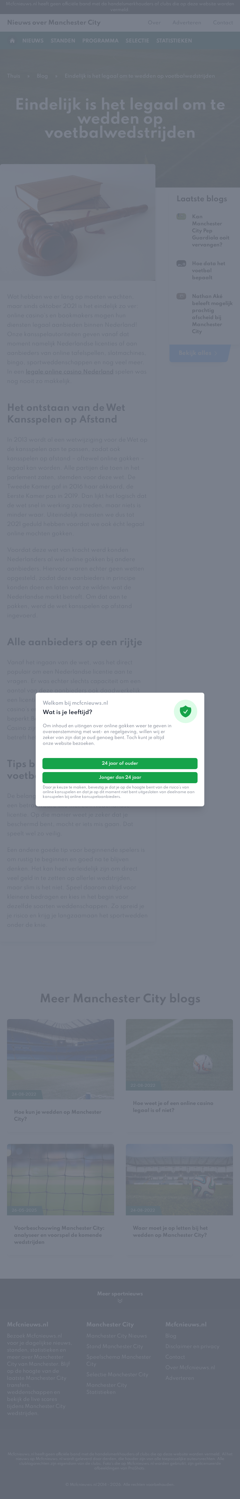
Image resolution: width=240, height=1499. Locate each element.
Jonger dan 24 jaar (120, 777)
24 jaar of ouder (120, 763)
